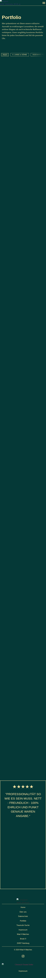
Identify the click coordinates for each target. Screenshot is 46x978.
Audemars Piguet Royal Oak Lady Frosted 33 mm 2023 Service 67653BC (20, 554)
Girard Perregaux (12, 371)
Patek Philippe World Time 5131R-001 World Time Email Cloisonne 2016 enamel (20, 495)
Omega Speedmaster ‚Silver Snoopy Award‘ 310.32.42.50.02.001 (20, 693)
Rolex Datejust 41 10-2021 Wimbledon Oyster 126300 (19, 289)
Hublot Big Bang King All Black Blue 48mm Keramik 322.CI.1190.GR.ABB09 (21, 525)
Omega (7, 686)
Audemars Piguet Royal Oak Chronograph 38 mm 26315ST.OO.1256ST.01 (20, 664)
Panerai (7, 577)
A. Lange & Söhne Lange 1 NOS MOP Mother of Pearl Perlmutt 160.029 (22, 466)
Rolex (7, 284)
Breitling (8, 107)
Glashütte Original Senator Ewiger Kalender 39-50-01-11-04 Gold (22, 172)
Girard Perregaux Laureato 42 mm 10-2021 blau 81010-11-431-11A (22, 378)
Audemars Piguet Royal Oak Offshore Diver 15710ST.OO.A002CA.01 (20, 349)
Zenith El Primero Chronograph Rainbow (21, 636)
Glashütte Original (13, 165)
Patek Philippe (10, 488)
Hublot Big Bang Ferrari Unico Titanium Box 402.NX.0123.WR (21, 231)
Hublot (7, 226)
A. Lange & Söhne (12, 459)
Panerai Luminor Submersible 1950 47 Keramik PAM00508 (21, 582)
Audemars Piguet (12, 342)
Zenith (7, 630)
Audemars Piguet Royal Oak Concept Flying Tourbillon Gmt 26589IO (21, 750)
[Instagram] (23, 956)
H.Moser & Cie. (10, 603)
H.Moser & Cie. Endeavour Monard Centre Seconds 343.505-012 (19, 611)
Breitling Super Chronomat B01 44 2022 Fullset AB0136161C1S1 (23, 112)
